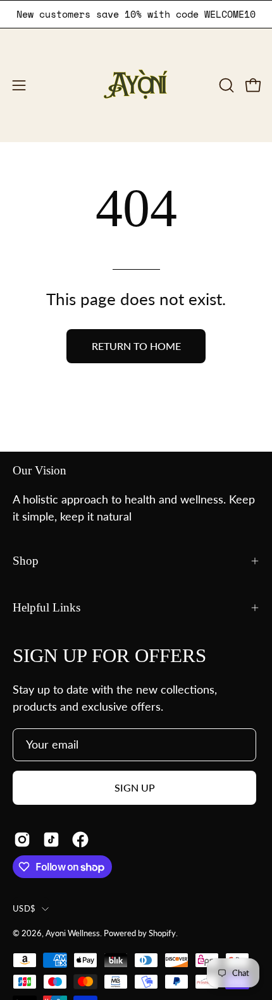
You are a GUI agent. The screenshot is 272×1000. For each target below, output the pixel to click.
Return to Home (136, 346)
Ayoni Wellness (73, 933)
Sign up (134, 787)
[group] (136, 14)
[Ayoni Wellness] (136, 85)
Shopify (162, 933)
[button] (225, 85)
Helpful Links (46, 607)
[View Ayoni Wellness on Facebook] (80, 839)
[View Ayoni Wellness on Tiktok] (51, 839)
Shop (26, 560)
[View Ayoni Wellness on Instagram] (22, 839)
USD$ (24, 908)
